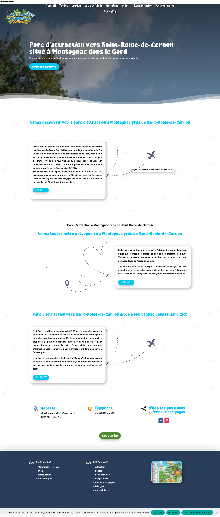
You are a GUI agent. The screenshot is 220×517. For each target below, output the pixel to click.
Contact (41, 190)
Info (125, 6)
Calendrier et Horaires (49, 467)
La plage (99, 471)
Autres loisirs (102, 490)
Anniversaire (165, 6)
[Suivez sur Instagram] (166, 420)
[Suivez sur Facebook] (160, 420)
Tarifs (63, 6)
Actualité (110, 12)
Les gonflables (102, 475)
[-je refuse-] (216, 512)
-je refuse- (173, 512)
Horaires (112, 6)
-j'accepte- (158, 512)
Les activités (93, 6)
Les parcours (101, 478)
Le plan (76, 6)
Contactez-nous (44, 66)
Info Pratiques (45, 478)
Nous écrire (110, 435)
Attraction (100, 467)
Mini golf (99, 486)
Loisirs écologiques (105, 482)
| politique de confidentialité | (197, 512)
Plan (40, 471)
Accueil (50, 6)
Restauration (143, 6)
